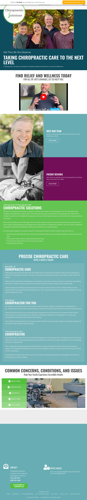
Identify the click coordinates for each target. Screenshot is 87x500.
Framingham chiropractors (27, 216)
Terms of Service (75, 494)
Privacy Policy (64, 494)
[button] (43, 97)
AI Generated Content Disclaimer (51, 497)
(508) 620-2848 (15, 480)
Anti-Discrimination (27, 494)
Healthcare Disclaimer (42, 494)
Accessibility (16, 494)
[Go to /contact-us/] (62, 469)
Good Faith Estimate (33, 497)
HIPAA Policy (54, 494)
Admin (8, 494)
